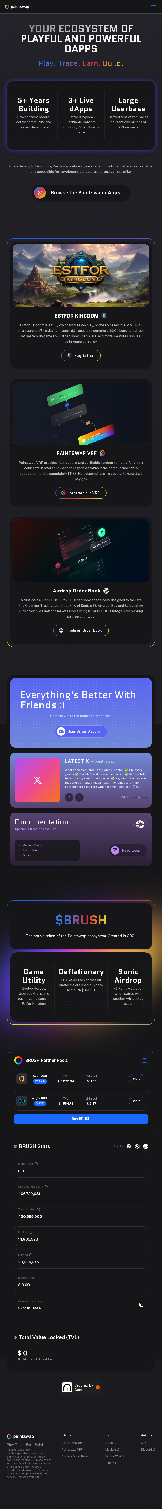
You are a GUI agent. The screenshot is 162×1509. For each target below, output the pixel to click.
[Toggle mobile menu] (153, 6)
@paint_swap (103, 761)
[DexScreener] (128, 1146)
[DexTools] (137, 1146)
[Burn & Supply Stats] (145, 1146)
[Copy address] (141, 1304)
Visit (136, 1078)
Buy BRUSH (81, 1119)
